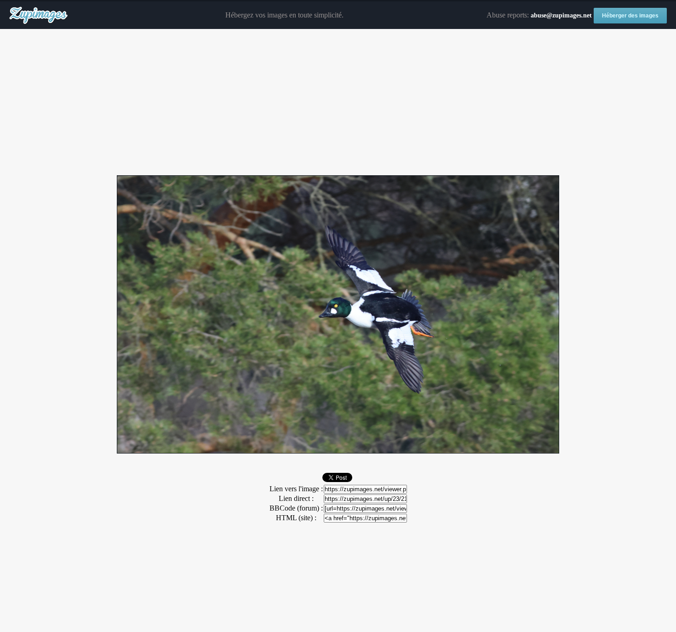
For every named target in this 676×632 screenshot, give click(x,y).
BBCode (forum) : (296, 508)
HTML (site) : (296, 518)
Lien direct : (296, 498)
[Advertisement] (338, 102)
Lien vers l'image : (296, 489)
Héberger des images (630, 15)
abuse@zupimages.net (561, 15)
